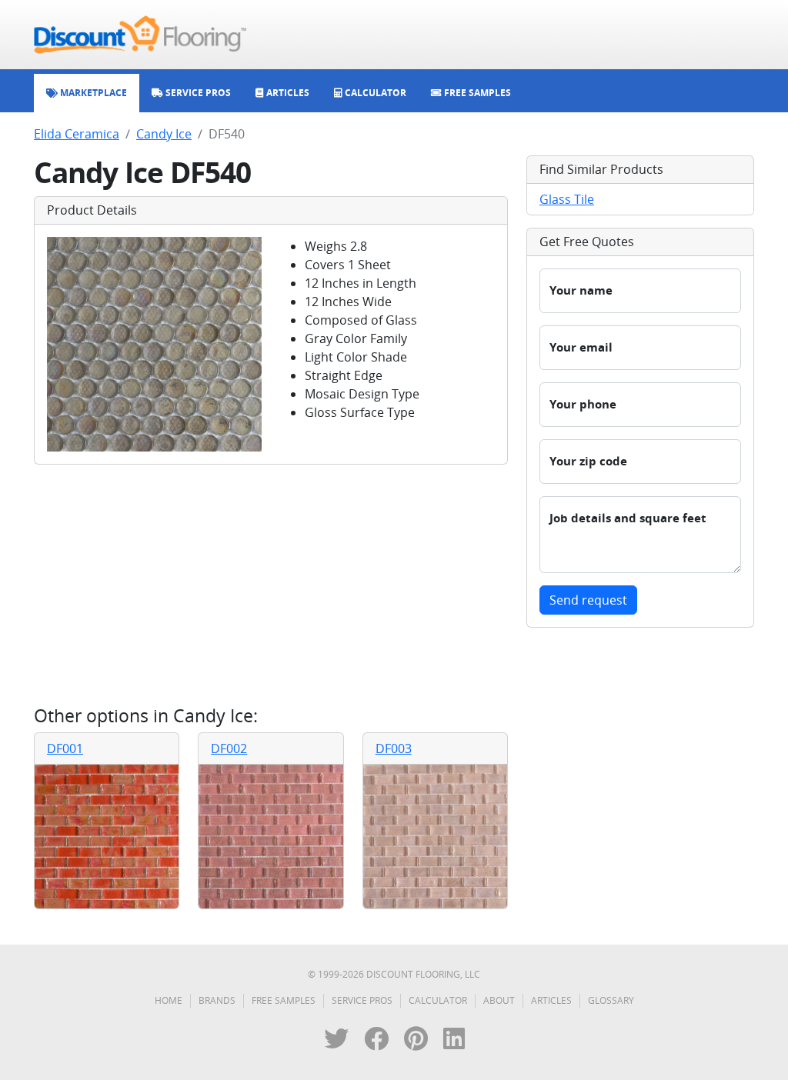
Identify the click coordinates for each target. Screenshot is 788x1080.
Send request (588, 600)
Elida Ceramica (76, 133)
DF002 (229, 748)
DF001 (65, 748)
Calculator (438, 1000)
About (499, 1000)
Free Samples (284, 1000)
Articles (551, 1000)
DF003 (394, 748)
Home (168, 1000)
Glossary (611, 1000)
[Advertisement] (271, 584)
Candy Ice (164, 133)
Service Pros (362, 1000)
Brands (217, 1000)
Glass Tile (566, 199)
